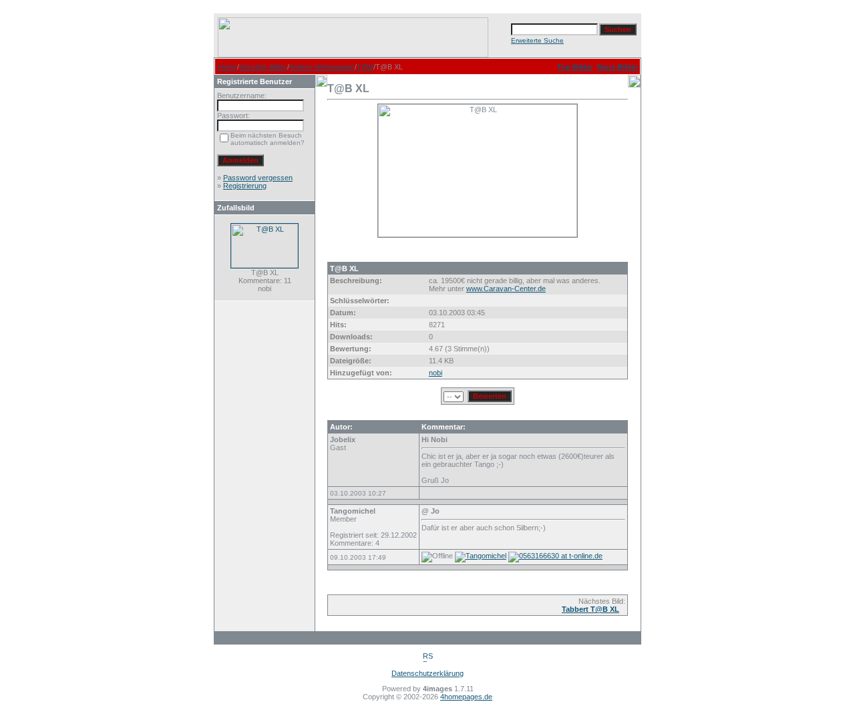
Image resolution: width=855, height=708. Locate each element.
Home (227, 67)
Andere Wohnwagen (322, 67)
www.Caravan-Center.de (506, 289)
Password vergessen (258, 178)
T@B (365, 67)
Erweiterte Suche (537, 40)
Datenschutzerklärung (427, 673)
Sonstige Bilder (263, 67)
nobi (435, 373)
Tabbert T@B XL (590, 609)
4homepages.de (466, 697)
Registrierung (245, 186)
